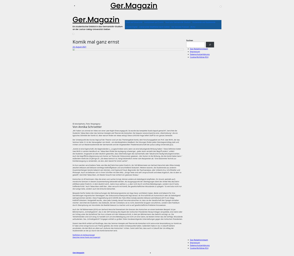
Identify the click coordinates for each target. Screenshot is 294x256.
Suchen (189, 40)
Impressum (195, 51)
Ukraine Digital (131, 27)
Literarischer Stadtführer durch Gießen (154, 27)
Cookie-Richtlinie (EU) (199, 57)
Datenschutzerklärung (200, 54)
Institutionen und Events (154, 22)
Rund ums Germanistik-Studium (178, 22)
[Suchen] (210, 44)
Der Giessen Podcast (180, 27)
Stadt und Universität (134, 22)
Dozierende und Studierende (203, 22)
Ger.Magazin (133, 5)
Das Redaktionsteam (199, 49)
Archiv (193, 27)
